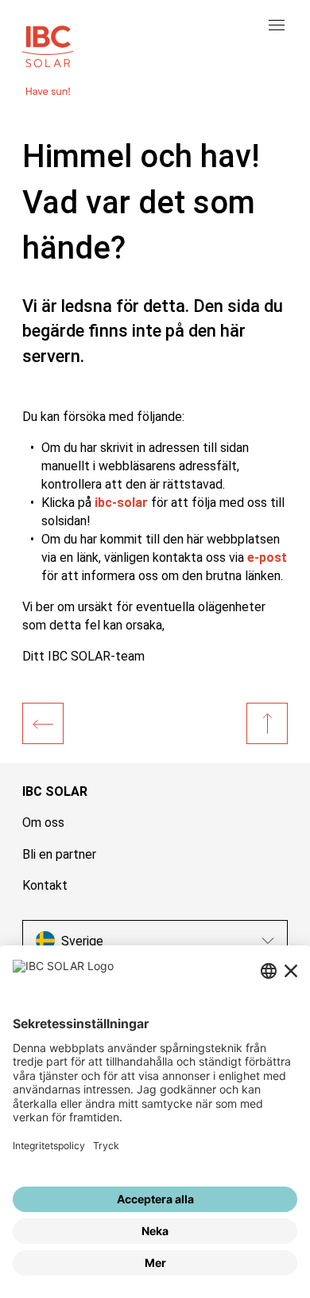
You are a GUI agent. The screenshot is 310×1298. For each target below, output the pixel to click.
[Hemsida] (43, 723)
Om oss (43, 822)
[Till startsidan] (47, 44)
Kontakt (45, 885)
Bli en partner (59, 854)
